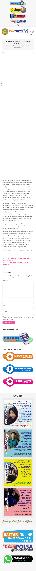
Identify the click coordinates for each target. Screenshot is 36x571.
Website (5, 311)
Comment (5, 281)
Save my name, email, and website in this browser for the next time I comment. (18, 318)
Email (4, 305)
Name (4, 300)
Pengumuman (18, 47)
